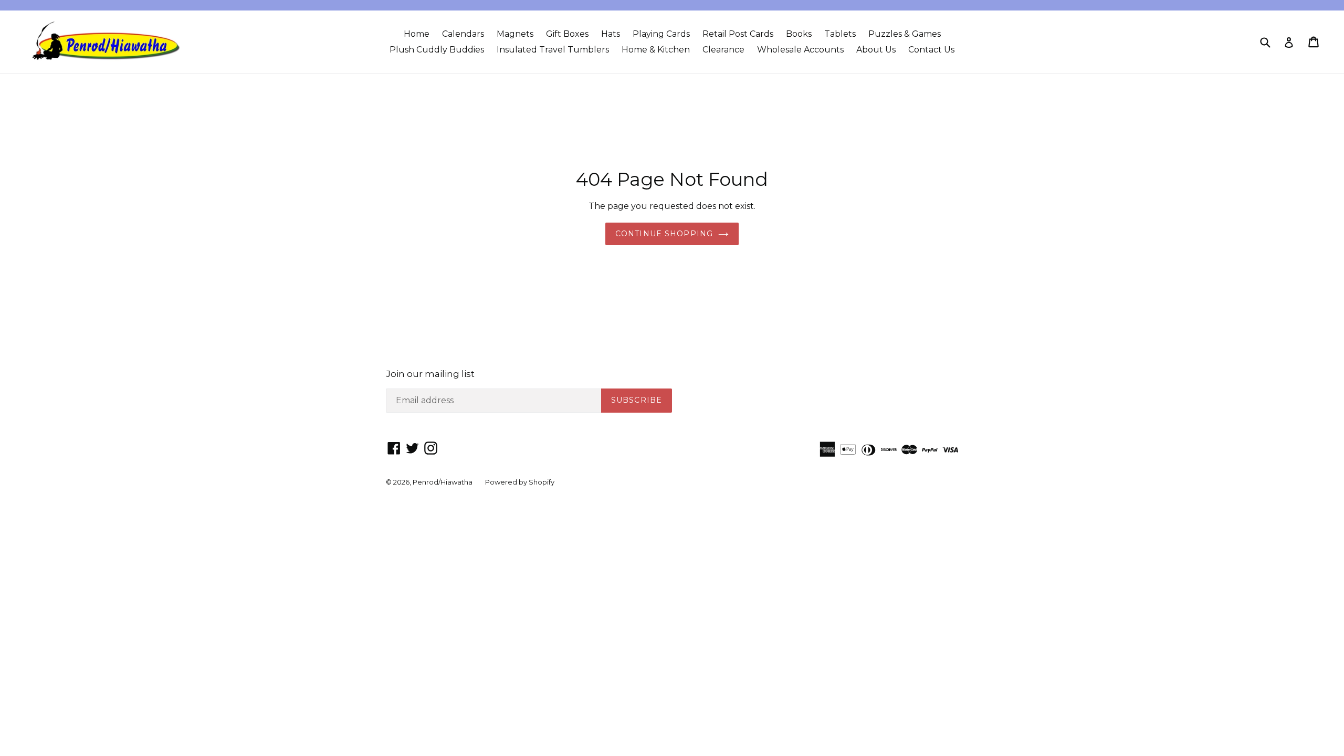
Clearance (723, 50)
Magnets (515, 34)
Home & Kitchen (656, 50)
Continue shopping (664, 233)
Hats (610, 34)
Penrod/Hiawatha (442, 482)
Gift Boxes (567, 34)
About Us (876, 50)
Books (799, 34)
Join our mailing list (430, 374)
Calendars (463, 34)
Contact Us (931, 50)
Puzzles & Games (904, 34)
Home (416, 34)
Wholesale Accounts (800, 50)
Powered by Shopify (519, 482)
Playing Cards (661, 34)
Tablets (840, 34)
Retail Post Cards (737, 34)
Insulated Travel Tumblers (553, 50)
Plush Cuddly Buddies (437, 50)
